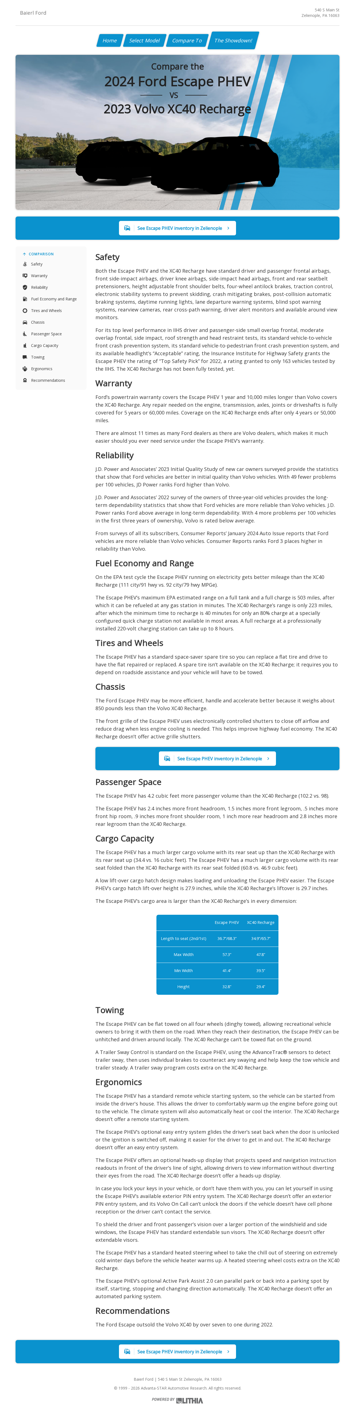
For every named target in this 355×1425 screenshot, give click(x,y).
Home (110, 40)
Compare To (187, 40)
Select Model (145, 40)
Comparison (41, 254)
